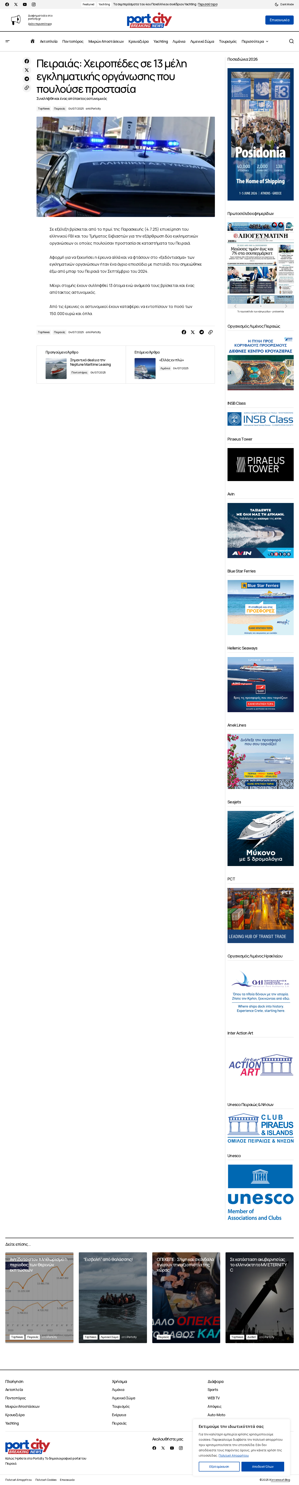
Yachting (104, 4)
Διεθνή (251, 1337)
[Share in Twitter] (26, 70)
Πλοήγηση (14, 1381)
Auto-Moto (216, 1414)
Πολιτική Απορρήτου (234, 1455)
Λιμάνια (165, 368)
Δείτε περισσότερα (40, 24)
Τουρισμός (120, 1406)
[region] (241, 1447)
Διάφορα (215, 1381)
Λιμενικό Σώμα (109, 1337)
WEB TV (214, 1398)
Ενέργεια (119, 1414)
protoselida (278, 311)
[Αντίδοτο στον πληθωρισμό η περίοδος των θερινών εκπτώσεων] (39, 1297)
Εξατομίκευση (219, 1466)
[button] (284, 4)
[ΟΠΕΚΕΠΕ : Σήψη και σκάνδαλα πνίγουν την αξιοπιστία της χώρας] (186, 1297)
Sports (213, 1389)
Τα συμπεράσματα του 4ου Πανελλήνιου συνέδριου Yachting (154, 4)
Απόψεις (215, 1406)
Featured (88, 4)
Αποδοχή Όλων (263, 1466)
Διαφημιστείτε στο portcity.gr (40, 17)
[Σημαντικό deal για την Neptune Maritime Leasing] (81, 364)
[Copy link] (26, 87)
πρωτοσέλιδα (247, 311)
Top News (44, 108)
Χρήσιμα (119, 1381)
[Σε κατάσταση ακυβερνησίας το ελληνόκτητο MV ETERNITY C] (260, 1297)
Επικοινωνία (67, 1480)
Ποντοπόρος (79, 372)
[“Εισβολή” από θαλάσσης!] (113, 1297)
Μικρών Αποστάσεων (22, 1406)
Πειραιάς (59, 108)
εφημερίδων (264, 311)
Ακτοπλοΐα (14, 1389)
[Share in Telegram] (26, 79)
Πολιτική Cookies (45, 1480)
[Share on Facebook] (26, 61)
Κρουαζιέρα (15, 1414)
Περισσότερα (208, 4)
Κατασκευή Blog (280, 1480)
